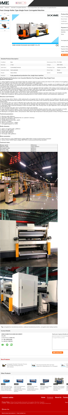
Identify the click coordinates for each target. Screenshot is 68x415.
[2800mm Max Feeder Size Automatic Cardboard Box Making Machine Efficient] (33, 381)
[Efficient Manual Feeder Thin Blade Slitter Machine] (46, 381)
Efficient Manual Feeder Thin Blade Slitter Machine (46, 388)
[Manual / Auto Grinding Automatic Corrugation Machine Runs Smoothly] (59, 381)
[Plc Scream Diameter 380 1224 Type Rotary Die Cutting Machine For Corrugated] (33, 365)
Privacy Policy (5, 402)
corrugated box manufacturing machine (13, 327)
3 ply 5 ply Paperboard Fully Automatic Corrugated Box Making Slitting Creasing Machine (20, 389)
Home (1, 7)
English (20, 3)
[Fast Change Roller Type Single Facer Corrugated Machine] (4, 18)
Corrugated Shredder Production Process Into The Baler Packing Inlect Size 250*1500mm (17, 366)
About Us (58, 397)
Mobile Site (6, 409)
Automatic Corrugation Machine (18, 7)
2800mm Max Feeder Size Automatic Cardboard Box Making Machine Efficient (32, 388)
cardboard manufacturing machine (31, 327)
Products (7, 7)
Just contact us (21, 413)
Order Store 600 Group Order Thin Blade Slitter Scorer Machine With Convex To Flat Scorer (6, 388)
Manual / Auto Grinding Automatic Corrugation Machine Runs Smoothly (58, 388)
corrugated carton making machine (49, 327)
